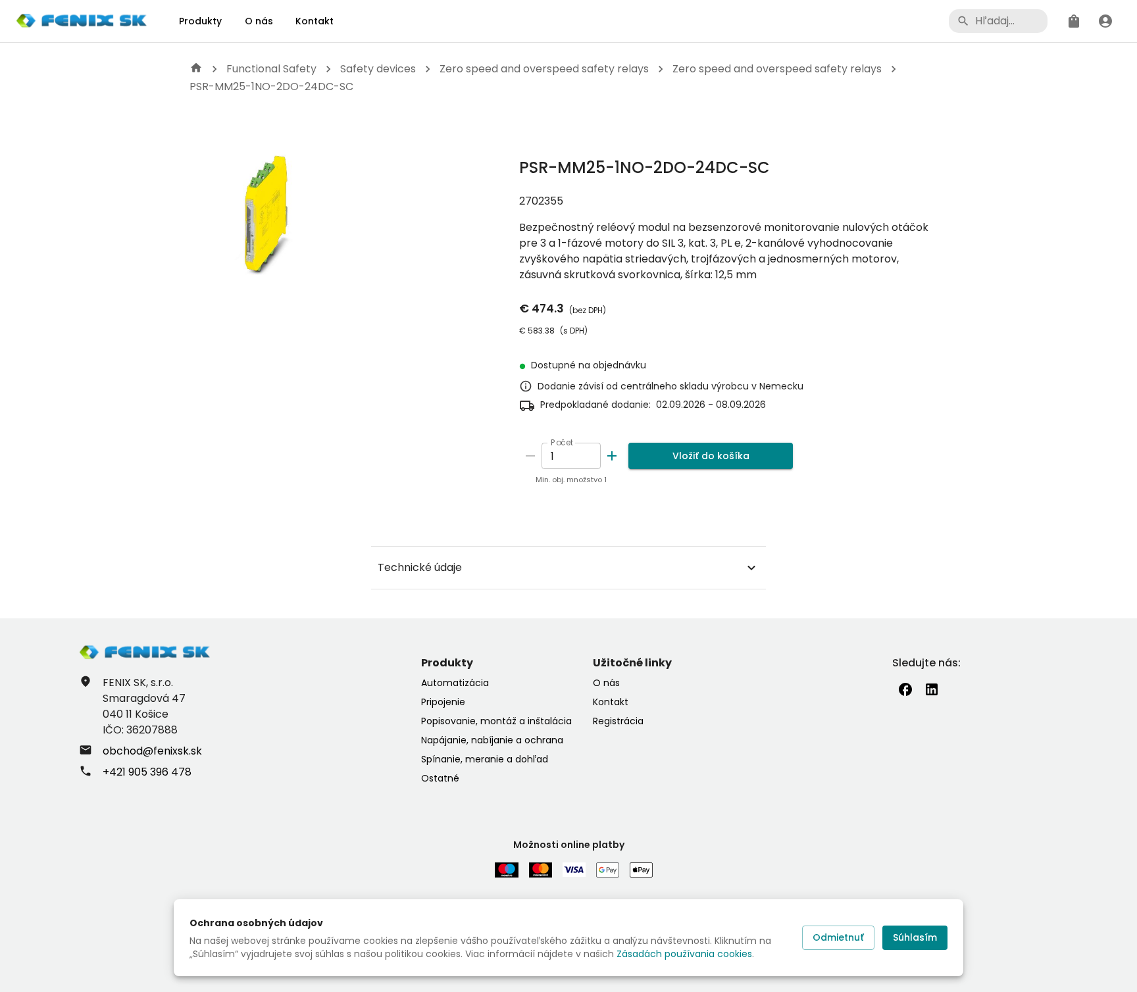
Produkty (200, 21)
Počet (562, 442)
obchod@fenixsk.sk (152, 750)
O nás (259, 21)
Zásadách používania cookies (684, 953)
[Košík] (1074, 21)
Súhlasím (915, 937)
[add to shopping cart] (612, 456)
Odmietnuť (838, 937)
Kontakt (314, 21)
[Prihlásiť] (1105, 21)
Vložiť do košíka (710, 455)
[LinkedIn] (932, 689)
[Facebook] (905, 689)
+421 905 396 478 (147, 772)
